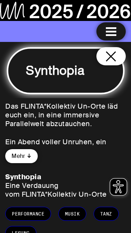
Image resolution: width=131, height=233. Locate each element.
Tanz (106, 214)
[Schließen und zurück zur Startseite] (111, 56)
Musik (72, 214)
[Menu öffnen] (111, 31)
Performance (28, 214)
